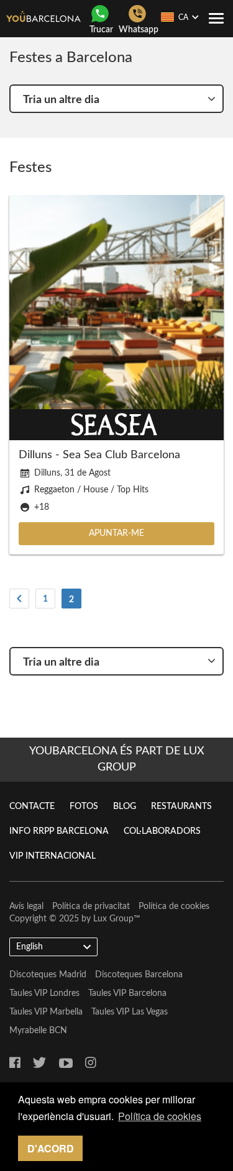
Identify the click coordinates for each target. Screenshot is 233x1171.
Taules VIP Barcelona (127, 993)
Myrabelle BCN (38, 1030)
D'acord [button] (50, 1148)
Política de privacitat (91, 906)
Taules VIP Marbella (46, 1012)
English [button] (29, 947)
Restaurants (181, 806)
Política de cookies (174, 906)
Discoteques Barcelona (139, 974)
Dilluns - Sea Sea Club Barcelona (99, 455)
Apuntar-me (116, 533)
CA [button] (183, 17)
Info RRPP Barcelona (59, 831)
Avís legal (26, 906)
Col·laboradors (162, 831)
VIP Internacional (52, 856)
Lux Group (113, 919)
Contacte (32, 806)
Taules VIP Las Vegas (129, 1012)
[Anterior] (19, 598)
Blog (124, 806)
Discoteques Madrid (47, 974)
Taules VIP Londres (44, 993)
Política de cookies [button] (159, 1116)
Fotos (84, 806)
